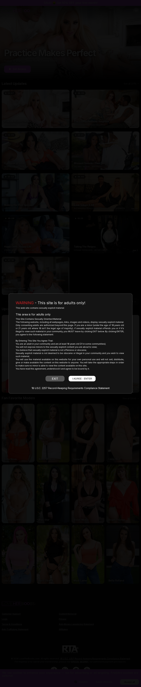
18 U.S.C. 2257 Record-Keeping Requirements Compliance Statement (71, 388)
